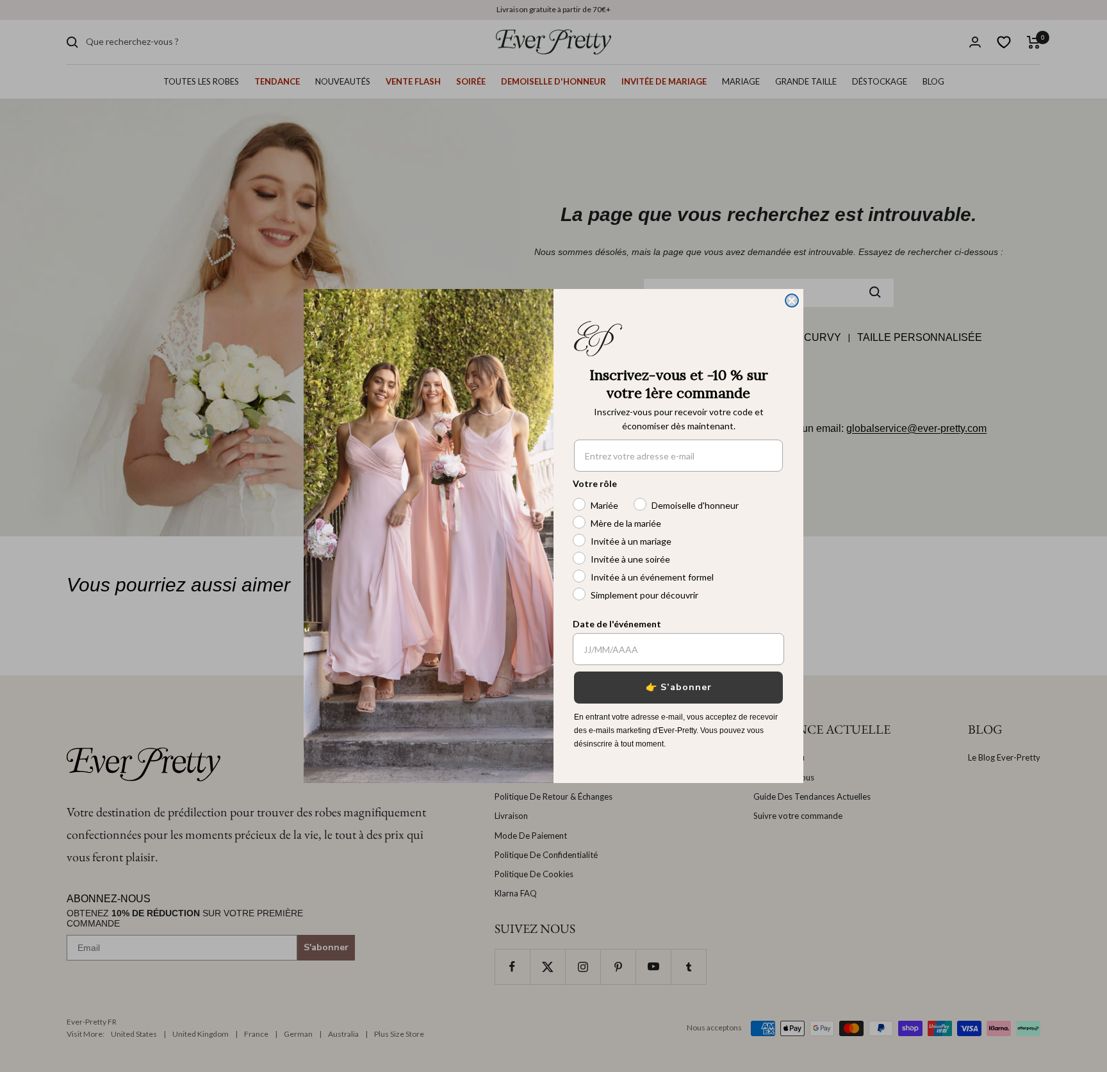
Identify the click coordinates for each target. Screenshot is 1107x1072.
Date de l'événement (617, 623)
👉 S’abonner (679, 687)
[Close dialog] (791, 300)
